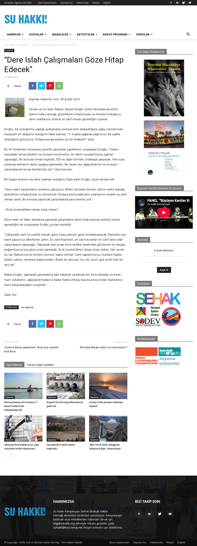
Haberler (14, 34)
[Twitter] (183, 2)
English (106, 2)
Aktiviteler (85, 34)
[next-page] (12, 456)
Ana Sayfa (9, 45)
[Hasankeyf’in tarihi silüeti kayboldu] (66, 428)
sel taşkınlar (27, 307)
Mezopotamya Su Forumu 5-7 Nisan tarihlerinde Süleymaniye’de (21, 406)
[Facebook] (171, 2)
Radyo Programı (115, 34)
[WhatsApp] (59, 86)
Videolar (142, 34)
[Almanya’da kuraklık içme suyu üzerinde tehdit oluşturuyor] (23, 428)
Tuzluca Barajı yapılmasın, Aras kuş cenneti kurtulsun (31, 349)
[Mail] (177, 2)
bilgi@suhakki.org (64, 523)
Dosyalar (36, 34)
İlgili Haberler (14, 364)
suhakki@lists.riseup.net (68, 527)
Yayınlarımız (66, 2)
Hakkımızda (82, 2)
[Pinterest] (50, 86)
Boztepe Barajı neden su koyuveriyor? (103, 347)
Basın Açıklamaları (47, 2)
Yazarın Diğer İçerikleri (40, 364)
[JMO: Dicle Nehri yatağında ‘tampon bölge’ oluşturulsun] (108, 428)
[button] (188, 35)
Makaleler (60, 34)
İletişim (96, 2)
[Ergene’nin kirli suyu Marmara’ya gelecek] (66, 386)
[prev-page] (6, 456)
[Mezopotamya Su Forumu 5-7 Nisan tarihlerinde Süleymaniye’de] (23, 386)
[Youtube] (190, 2)
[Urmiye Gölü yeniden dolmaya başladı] (108, 386)
